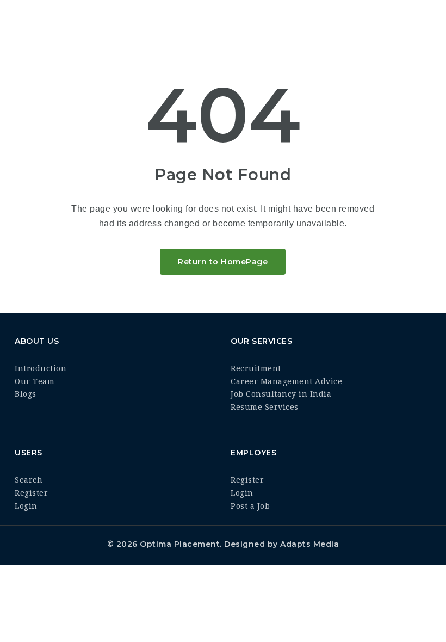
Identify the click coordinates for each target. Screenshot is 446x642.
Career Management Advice (286, 381)
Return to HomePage (223, 262)
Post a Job (250, 506)
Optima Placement (180, 544)
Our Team (34, 381)
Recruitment (256, 368)
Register (31, 493)
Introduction (40, 368)
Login (26, 506)
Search (28, 480)
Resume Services (265, 407)
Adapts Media (309, 544)
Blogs (25, 394)
